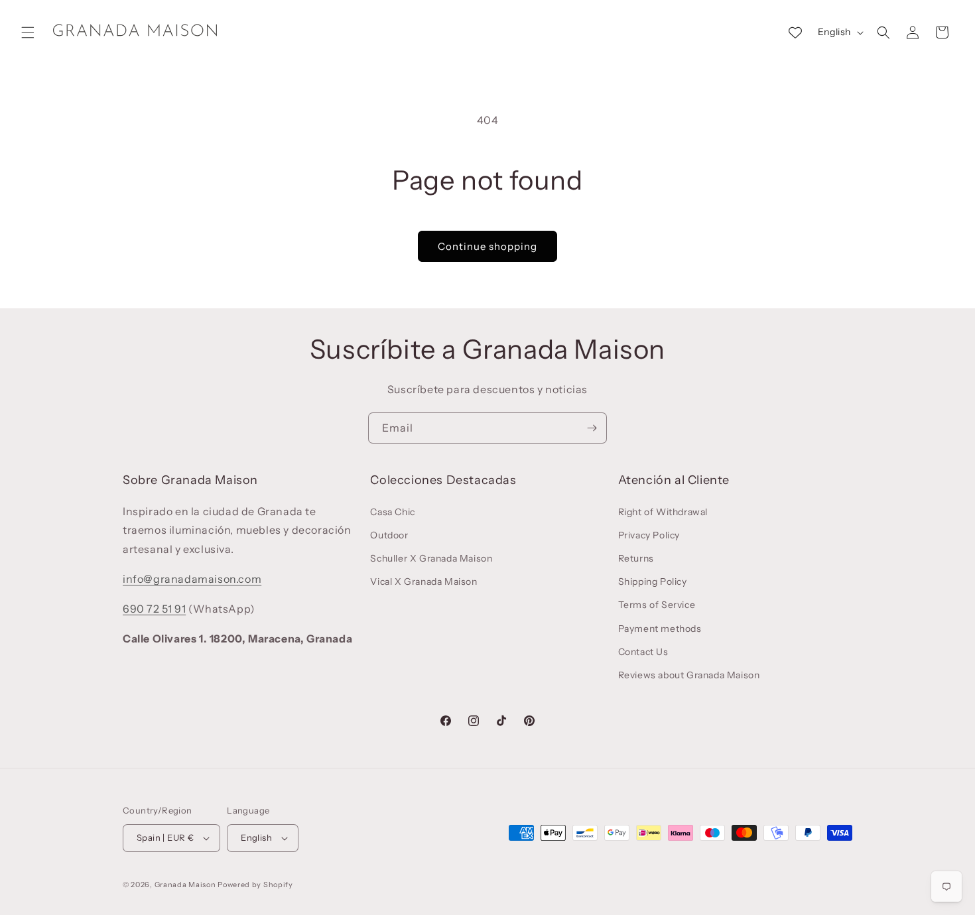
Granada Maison (185, 884)
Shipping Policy (652, 581)
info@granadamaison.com (192, 578)
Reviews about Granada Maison (689, 675)
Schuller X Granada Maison (431, 558)
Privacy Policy (649, 535)
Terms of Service (657, 605)
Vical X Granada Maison (423, 581)
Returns (636, 558)
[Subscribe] (591, 428)
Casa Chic (392, 512)
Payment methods (660, 629)
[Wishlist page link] (795, 32)
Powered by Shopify (255, 884)
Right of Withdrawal (663, 512)
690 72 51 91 (154, 608)
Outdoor (389, 535)
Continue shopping (487, 246)
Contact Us (643, 652)
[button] (27, 32)
